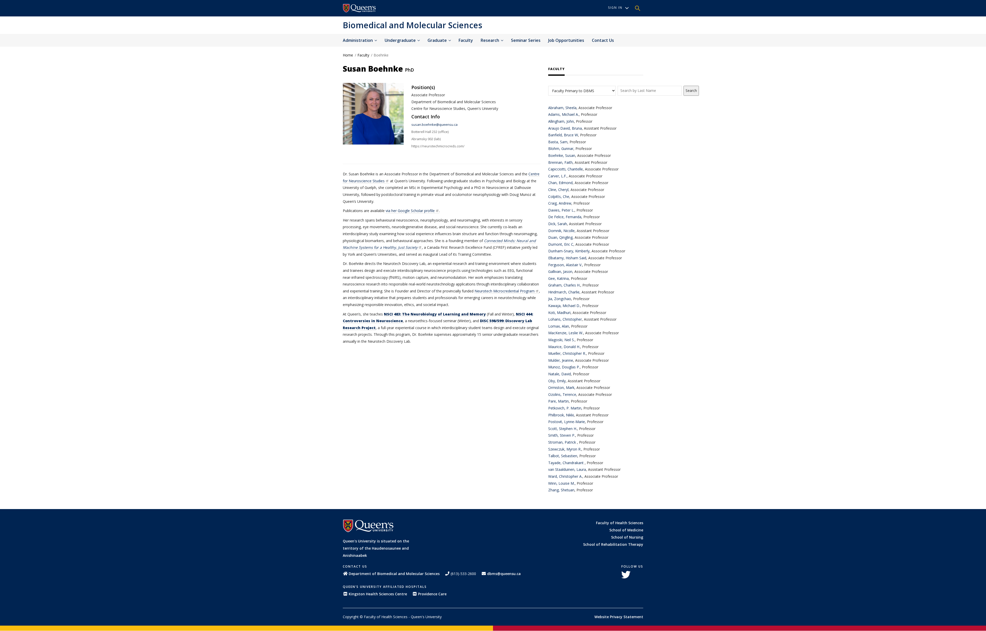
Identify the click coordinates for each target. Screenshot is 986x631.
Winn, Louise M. (561, 483)
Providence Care (432, 593)
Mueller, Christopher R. (567, 353)
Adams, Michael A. (563, 114)
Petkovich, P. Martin (564, 408)
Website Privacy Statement (618, 616)
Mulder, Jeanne (560, 360)
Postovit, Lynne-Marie (566, 421)
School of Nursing (627, 537)
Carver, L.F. (557, 176)
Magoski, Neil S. (561, 339)
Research (490, 40)
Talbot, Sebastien (562, 455)
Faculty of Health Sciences (619, 522)
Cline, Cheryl (558, 189)
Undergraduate (401, 40)
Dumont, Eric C (560, 244)
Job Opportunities (566, 40)
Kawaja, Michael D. (564, 305)
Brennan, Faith (560, 162)
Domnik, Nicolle (561, 230)
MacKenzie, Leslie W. (565, 332)
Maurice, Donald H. (564, 346)
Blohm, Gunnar (560, 148)
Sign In (615, 7)
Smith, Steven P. (561, 435)
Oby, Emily (557, 380)
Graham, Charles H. (564, 285)
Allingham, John (561, 121)
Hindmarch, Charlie (564, 292)
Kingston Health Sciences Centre (378, 593)
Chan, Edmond (560, 182)
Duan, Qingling (560, 237)
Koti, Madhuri (559, 312)
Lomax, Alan (558, 326)
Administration (358, 40)
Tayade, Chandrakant (566, 462)
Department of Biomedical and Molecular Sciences (394, 573)
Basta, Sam (557, 141)
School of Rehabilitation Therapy (613, 544)
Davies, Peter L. (561, 210)
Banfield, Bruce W (563, 134)
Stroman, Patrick (562, 442)
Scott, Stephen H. (562, 428)
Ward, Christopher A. (565, 476)
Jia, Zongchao (559, 298)
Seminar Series (526, 40)
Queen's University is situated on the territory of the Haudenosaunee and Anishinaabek (376, 548)
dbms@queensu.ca (504, 573)
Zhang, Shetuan (561, 489)
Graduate (438, 40)
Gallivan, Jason (560, 271)
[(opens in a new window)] (359, 8)
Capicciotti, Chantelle (565, 169)
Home (348, 55)
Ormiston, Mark (561, 387)
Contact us (603, 40)
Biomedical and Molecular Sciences (412, 25)
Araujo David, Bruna (565, 128)
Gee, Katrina (558, 278)
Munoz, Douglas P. (564, 367)
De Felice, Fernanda (564, 216)
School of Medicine (626, 530)
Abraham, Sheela (562, 107)
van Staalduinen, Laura (567, 469)
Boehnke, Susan (561, 155)
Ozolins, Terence (562, 394)
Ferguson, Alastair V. (565, 264)
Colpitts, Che (558, 196)
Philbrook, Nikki (561, 415)
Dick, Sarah (557, 223)
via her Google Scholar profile (410, 210)
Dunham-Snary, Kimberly (569, 250)
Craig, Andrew (559, 203)
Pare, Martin (558, 401)
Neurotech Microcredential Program (505, 291)
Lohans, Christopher (565, 319)
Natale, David (559, 373)
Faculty (466, 40)
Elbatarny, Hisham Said (567, 257)
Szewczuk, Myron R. (564, 449)
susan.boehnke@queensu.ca (434, 124)
